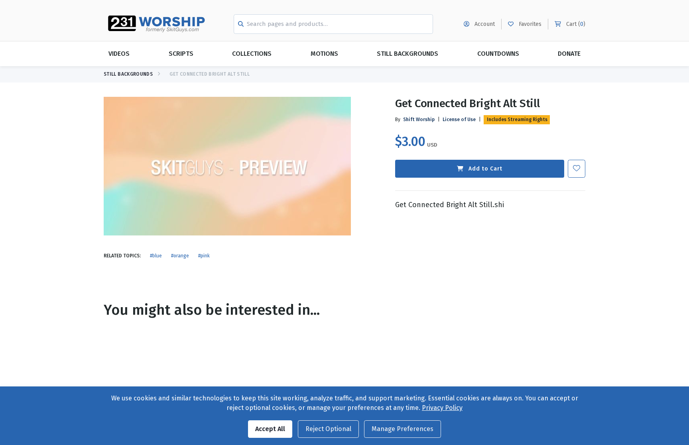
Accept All (270, 429)
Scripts (181, 53)
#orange (180, 256)
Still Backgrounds (407, 53)
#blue (156, 256)
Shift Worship (419, 119)
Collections (252, 53)
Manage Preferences (402, 429)
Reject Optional (328, 429)
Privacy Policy (442, 408)
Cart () (575, 24)
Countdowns (498, 53)
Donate (569, 53)
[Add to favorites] (576, 169)
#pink (204, 256)
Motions (324, 53)
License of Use (459, 119)
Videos (119, 53)
